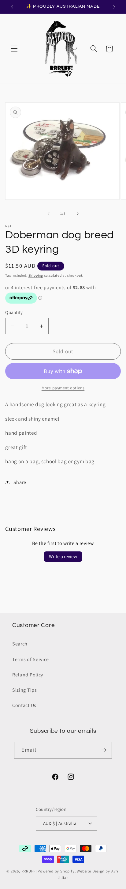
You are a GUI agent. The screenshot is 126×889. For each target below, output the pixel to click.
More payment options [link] (63, 388)
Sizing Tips (24, 690)
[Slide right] (77, 213)
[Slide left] (48, 213)
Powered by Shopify (56, 871)
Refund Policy (27, 674)
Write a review (63, 556)
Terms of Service (30, 659)
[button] (14, 49)
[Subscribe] (104, 750)
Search (20, 644)
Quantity (14, 312)
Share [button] (19, 482)
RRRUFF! (29, 871)
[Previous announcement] (12, 6)
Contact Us (24, 705)
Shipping (35, 275)
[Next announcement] (114, 6)
